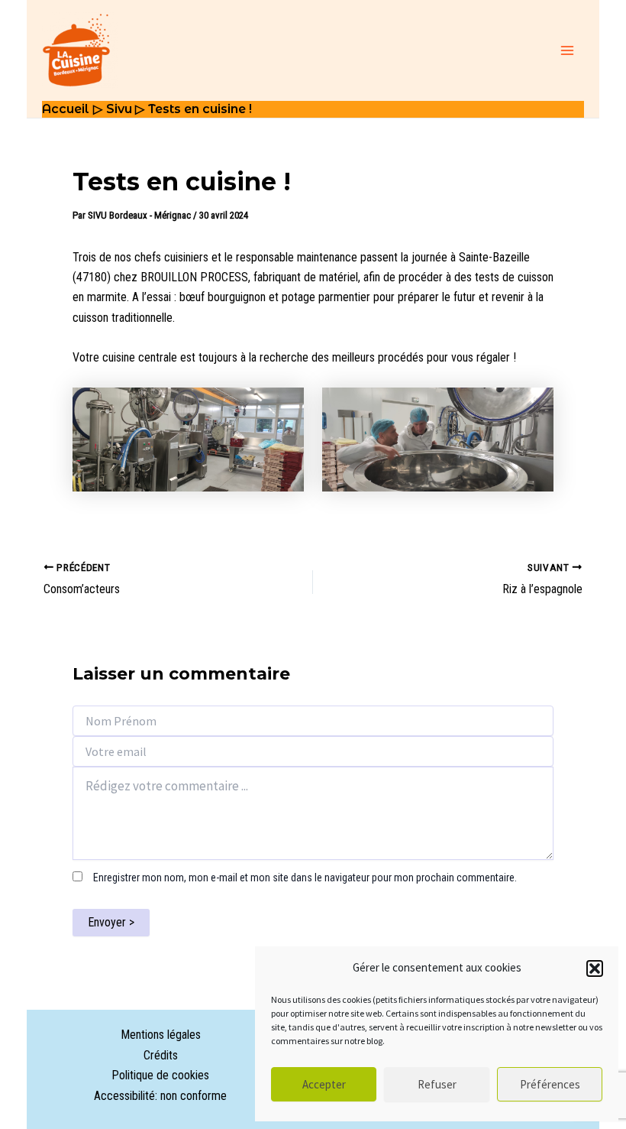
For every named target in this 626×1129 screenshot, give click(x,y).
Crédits (161, 1055)
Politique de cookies (160, 1075)
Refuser (437, 1084)
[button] (594, 968)
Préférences (550, 1084)
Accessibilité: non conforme (160, 1095)
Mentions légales (161, 1034)
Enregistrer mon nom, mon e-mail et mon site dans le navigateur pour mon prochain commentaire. (305, 877)
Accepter (324, 1084)
